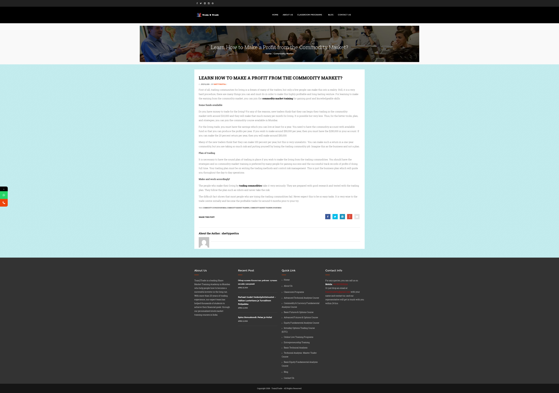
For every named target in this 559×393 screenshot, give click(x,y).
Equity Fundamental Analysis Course (301, 322)
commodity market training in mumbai (265, 208)
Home (275, 15)
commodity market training (238, 208)
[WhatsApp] (4, 195)
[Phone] (4, 203)
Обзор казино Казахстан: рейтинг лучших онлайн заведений (257, 282)
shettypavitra (220, 84)
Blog (331, 15)
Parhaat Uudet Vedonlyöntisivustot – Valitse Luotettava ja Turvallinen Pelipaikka (257, 300)
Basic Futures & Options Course (299, 312)
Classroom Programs (310, 15)
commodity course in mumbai (214, 208)
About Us (288, 15)
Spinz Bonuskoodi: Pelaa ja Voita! (255, 317)
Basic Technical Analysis (295, 347)
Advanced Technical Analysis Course (301, 297)
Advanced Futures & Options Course (301, 317)
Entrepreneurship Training (297, 342)
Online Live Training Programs (298, 337)
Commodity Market (284, 53)
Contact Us (344, 15)
